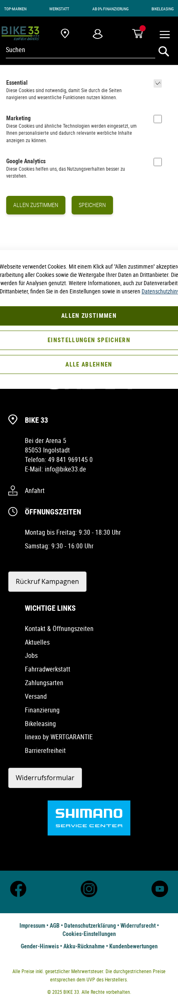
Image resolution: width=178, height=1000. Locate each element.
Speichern (92, 205)
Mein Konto (97, 33)
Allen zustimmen (35, 205)
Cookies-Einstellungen (89, 934)
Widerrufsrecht (138, 925)
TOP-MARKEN (15, 9)
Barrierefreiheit (45, 750)
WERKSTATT (59, 9)
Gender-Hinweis (40, 946)
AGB (55, 925)
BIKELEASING (163, 9)
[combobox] (80, 49)
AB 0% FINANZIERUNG (110, 9)
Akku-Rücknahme (84, 946)
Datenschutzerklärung (90, 925)
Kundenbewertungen (133, 946)
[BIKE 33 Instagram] (89, 895)
